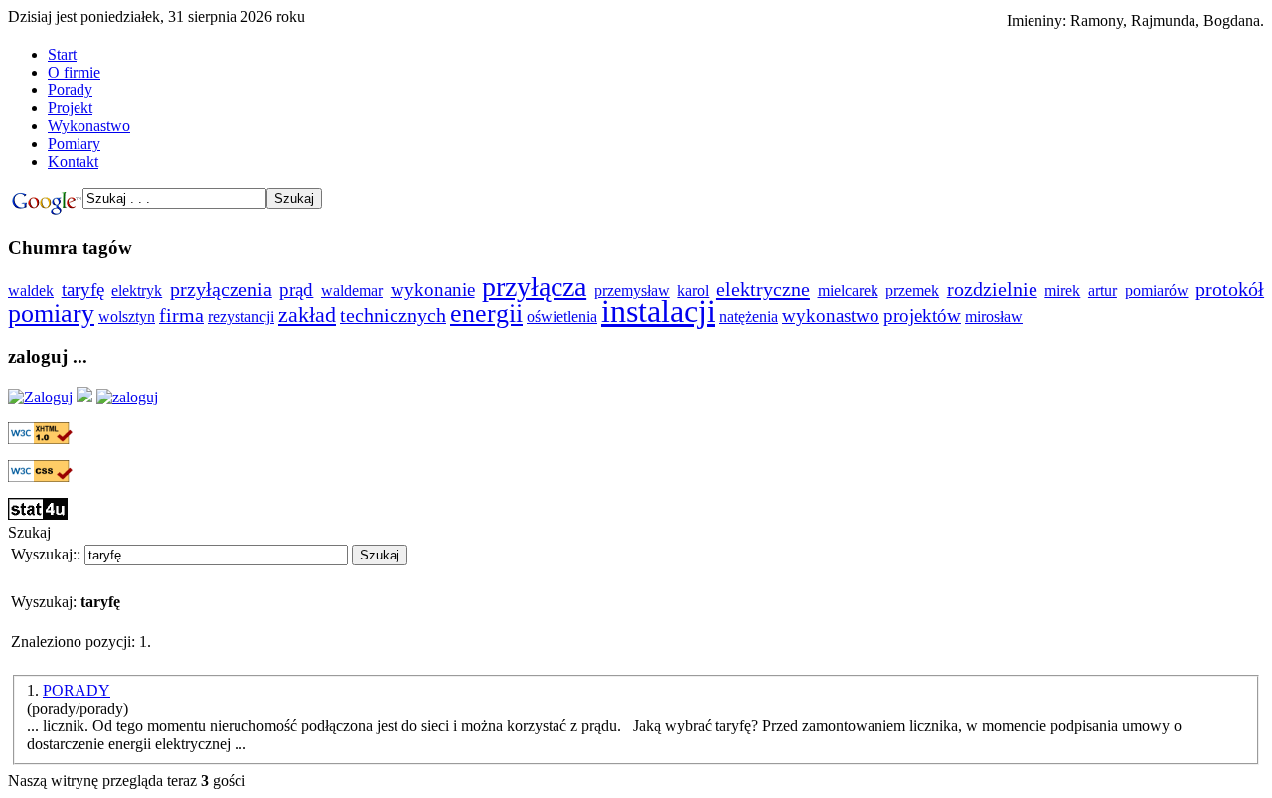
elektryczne (763, 289)
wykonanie (433, 289)
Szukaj (379, 555)
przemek (912, 290)
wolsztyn (126, 316)
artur (1102, 290)
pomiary (51, 313)
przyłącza (534, 286)
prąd (296, 289)
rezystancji (241, 316)
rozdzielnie (992, 289)
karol (693, 290)
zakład (307, 314)
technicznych (393, 315)
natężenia (748, 316)
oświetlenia (562, 316)
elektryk (136, 290)
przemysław (632, 290)
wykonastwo (830, 315)
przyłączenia (221, 289)
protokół (1229, 289)
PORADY (76, 690)
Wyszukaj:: (45, 554)
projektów (922, 315)
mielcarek (848, 290)
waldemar (352, 290)
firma (181, 315)
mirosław (994, 316)
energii (486, 313)
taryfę (83, 289)
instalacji (658, 311)
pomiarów (1157, 290)
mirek (1062, 290)
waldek (31, 290)
